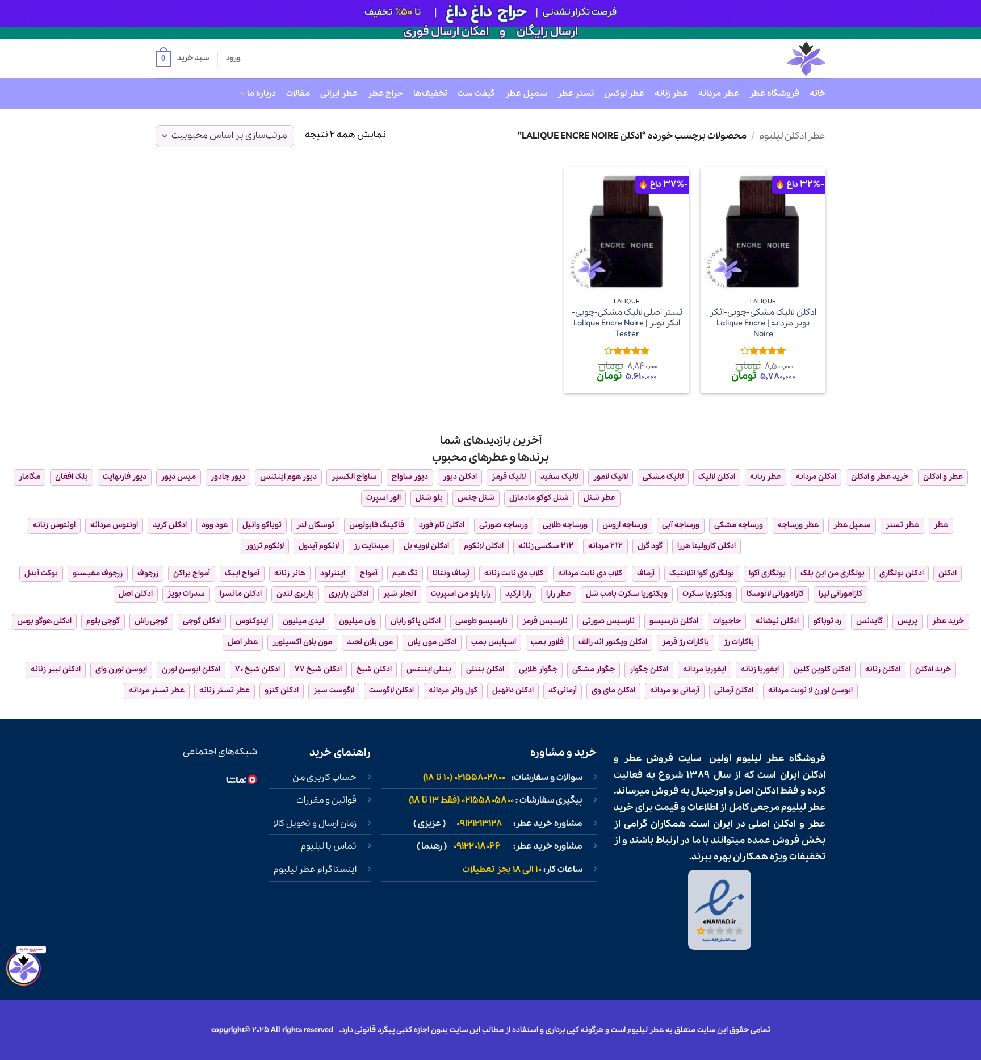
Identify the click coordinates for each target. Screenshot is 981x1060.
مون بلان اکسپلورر (302, 642)
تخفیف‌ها (430, 93)
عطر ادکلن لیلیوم (792, 136)
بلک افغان (71, 476)
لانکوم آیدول (319, 546)
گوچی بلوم (103, 621)
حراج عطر (385, 93)
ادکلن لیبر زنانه (56, 669)
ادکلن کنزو (282, 690)
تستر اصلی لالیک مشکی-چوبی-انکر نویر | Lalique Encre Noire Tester (627, 323)
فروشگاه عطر (774, 93)
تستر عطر (575, 93)
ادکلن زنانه (882, 669)
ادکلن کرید (170, 525)
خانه (817, 93)
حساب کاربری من (324, 777)
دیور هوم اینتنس (288, 476)
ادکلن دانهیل (513, 690)
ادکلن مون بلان (432, 642)
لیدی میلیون (303, 621)
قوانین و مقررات (326, 800)
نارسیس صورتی (608, 621)
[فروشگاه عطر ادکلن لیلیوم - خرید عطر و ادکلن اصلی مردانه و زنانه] (778, 58)
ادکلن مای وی (613, 690)
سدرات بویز (186, 594)
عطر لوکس (624, 93)
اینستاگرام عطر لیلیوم (315, 869)
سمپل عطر (526, 93)
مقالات (298, 93)
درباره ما (261, 93)
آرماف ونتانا (451, 573)
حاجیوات (727, 621)
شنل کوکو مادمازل (539, 498)
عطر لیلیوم (760, 758)
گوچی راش (151, 621)
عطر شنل (599, 498)
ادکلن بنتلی (485, 669)
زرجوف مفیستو (98, 573)
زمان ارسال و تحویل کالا (315, 823)
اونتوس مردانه (114, 525)
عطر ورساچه (798, 525)
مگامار (29, 476)
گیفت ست (476, 93)
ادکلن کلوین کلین (822, 669)
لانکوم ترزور (265, 546)
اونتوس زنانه (54, 525)
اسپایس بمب (493, 642)
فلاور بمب (547, 642)
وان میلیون (357, 621)
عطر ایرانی (338, 93)
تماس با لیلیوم (329, 846)
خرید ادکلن (933, 669)
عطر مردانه (718, 93)
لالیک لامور (610, 476)
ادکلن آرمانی (733, 690)
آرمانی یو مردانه (674, 690)
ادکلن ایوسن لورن (191, 669)
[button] (182, 59)
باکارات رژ (739, 642)
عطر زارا (558, 594)
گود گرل (650, 546)
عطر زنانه (671, 93)
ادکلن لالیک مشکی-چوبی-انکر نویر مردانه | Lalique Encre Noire (763, 323)
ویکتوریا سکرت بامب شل (627, 594)
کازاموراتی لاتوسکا (775, 594)
